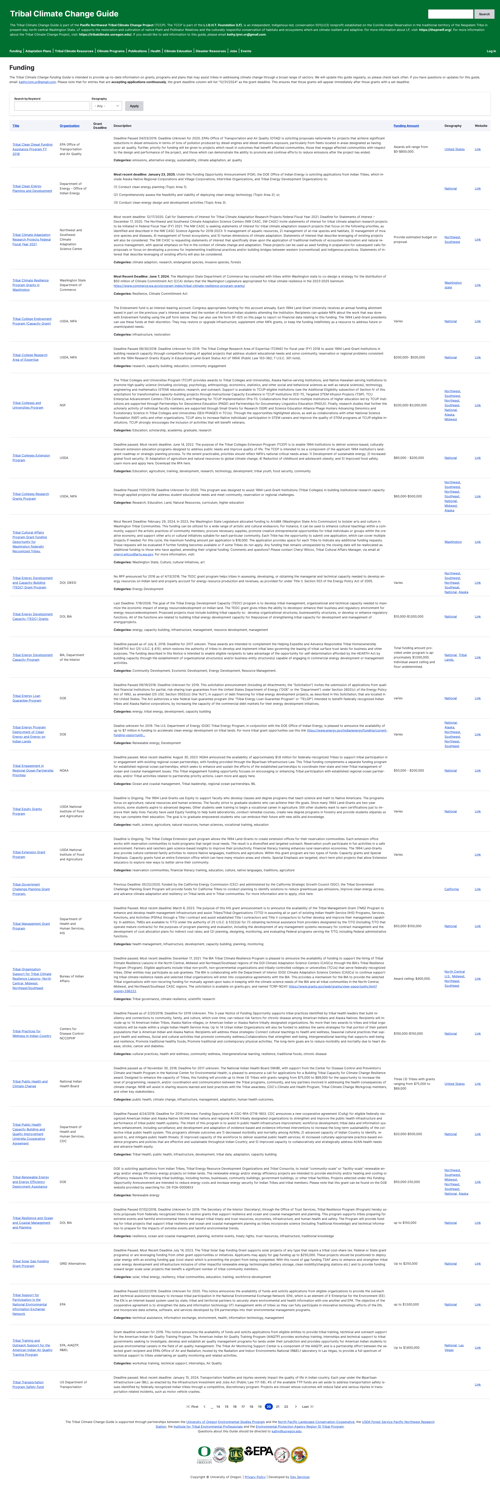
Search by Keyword (27, 98)
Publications (137, 51)
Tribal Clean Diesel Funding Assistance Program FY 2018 (32, 149)
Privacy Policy (255, 1477)
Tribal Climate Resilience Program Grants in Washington (30, 285)
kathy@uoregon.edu (286, 1431)
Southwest (452, 242)
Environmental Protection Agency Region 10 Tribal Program (300, 1426)
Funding (16, 51)
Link (478, 149)
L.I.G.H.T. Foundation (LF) (223, 25)
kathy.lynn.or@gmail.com (37, 82)
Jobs (233, 51)
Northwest (452, 237)
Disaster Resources (211, 51)
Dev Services (300, 1477)
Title (15, 126)
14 (219, 1407)
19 (260, 1407)
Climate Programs (111, 51)
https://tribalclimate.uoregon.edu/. (105, 34)
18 (252, 1407)
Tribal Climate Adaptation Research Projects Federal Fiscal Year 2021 (31, 239)
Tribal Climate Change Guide (64, 13)
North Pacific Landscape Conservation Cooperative (316, 1422)
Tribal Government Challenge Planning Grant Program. (31, 889)
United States (455, 149)
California (452, 889)
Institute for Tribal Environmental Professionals (208, 1426)
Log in (491, 51)
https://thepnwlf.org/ (435, 30)
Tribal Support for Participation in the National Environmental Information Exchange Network (29, 1304)
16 (235, 1407)
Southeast (452, 405)
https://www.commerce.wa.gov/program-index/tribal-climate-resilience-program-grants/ (179, 286)
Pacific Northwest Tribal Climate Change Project (117, 25)
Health (156, 51)
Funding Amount (406, 126)
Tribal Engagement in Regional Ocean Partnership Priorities (33, 770)
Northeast (452, 400)
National (451, 188)
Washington (453, 542)
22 (287, 1407)
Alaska (449, 414)
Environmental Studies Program (241, 1422)
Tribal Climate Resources (74, 51)
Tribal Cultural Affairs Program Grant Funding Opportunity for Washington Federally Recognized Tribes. (29, 541)
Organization (69, 126)
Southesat (452, 587)
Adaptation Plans (38, 51)
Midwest (451, 419)
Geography (99, 98)
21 (278, 1407)
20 (270, 1407)
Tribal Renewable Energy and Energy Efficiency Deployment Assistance (30, 1181)
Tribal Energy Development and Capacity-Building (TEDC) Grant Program (32, 582)
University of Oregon (201, 1422)
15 (227, 1407)
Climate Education (178, 51)
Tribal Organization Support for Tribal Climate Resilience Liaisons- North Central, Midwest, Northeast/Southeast (31, 978)
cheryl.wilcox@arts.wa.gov (133, 554)
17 (243, 1407)
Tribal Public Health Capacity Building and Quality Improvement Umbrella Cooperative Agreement (28, 1134)
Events (246, 51)
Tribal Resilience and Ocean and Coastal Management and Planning (32, 1222)
